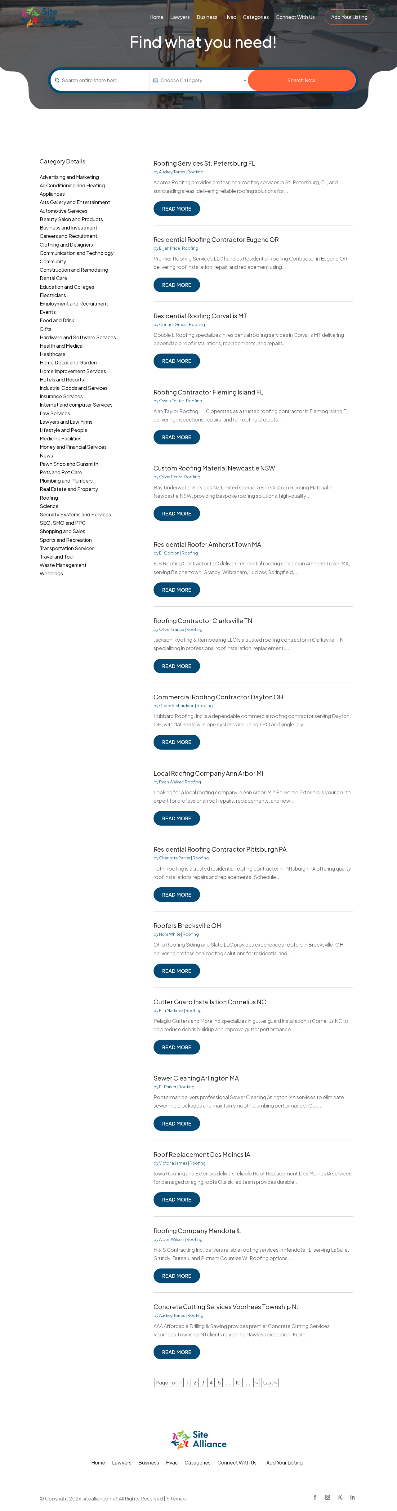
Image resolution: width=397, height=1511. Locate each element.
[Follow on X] (340, 1497)
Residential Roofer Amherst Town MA (207, 544)
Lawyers (180, 17)
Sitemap (176, 1498)
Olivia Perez (170, 476)
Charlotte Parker (174, 857)
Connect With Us (295, 17)
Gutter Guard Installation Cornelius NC (210, 1001)
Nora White (170, 934)
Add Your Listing (349, 17)
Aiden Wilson (171, 1239)
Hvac (230, 17)
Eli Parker (167, 1086)
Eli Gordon (169, 552)
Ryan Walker (171, 781)
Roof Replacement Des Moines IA (202, 1154)
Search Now (301, 80)
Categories (256, 17)
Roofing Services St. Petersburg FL (204, 163)
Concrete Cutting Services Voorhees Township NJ (226, 1306)
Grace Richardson (176, 705)
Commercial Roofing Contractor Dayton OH (218, 697)
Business (207, 17)
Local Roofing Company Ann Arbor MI (208, 773)
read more (176, 208)
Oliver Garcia (171, 629)
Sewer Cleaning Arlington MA (196, 1078)
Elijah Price (169, 248)
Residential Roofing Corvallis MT (200, 315)
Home (156, 17)
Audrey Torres (172, 171)
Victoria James (173, 1163)
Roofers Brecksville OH (187, 925)
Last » (270, 1382)
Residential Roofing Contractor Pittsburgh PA (220, 849)
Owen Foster (171, 400)
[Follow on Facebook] (315, 1497)
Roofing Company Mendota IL (197, 1230)
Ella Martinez (171, 1010)
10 (238, 1382)
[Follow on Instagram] (327, 1497)
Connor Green (173, 324)
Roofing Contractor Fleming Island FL (208, 392)
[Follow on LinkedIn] (352, 1497)
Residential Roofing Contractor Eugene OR (216, 239)
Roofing (195, 171)
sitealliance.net (100, 1498)
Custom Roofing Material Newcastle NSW (214, 468)
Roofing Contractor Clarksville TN (203, 620)
